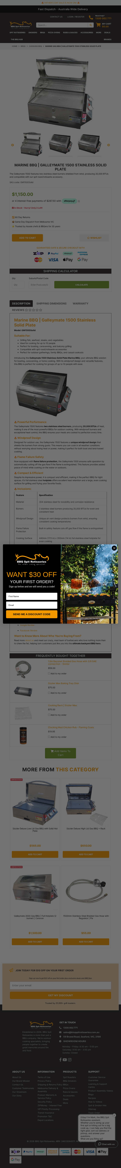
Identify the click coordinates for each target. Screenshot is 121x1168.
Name (9, 590)
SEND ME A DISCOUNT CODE (31, 614)
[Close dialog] (114, 548)
